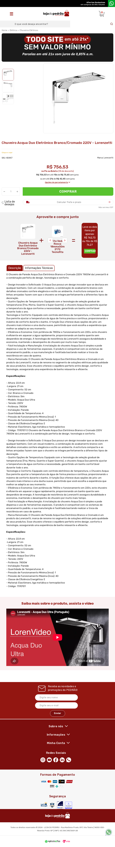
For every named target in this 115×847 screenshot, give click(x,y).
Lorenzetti (108, 158)
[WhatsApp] (69, 759)
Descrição (14, 268)
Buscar (111, 24)
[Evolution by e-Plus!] (52, 841)
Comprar (68, 191)
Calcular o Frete (68, 202)
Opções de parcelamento (56, 182)
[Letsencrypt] (44, 804)
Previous (50, 240)
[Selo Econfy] (68, 805)
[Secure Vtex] (52, 805)
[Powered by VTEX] (66, 841)
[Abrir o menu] (12, 14)
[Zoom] (8, 75)
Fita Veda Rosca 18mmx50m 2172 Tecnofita (57, 246)
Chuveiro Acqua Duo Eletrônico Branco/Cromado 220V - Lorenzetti (28, 248)
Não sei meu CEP (106, 207)
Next (64, 240)
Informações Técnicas (39, 268)
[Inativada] (60, 805)
